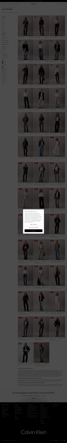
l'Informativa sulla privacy (29, 221)
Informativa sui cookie (36, 220)
